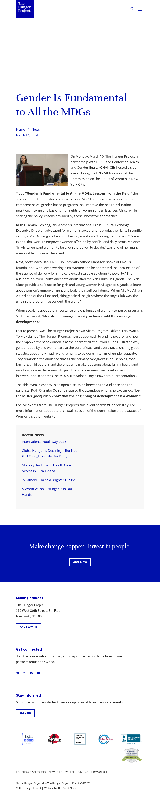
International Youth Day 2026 (44, 441)
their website (45, 416)
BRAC (100, 162)
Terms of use (99, 772)
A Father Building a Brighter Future (48, 480)
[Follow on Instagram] (17, 673)
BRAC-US (57, 262)
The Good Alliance (68, 788)
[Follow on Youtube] (38, 673)
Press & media (79, 772)
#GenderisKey (118, 405)
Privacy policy (58, 772)
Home (20, 129)
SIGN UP (25, 713)
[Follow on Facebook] (24, 673)
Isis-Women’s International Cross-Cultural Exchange (91, 225)
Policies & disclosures (31, 772)
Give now (80, 562)
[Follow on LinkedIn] (31, 673)
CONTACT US (28, 627)
